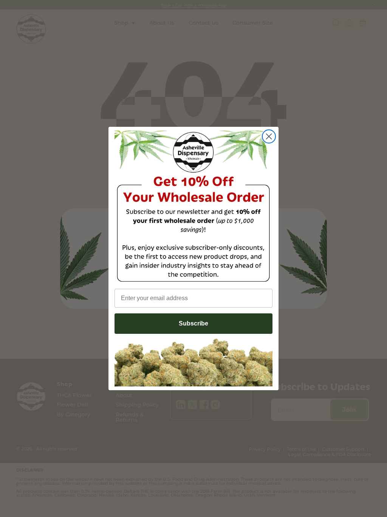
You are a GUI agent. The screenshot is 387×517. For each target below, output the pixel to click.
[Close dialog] (269, 136)
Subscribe (193, 323)
